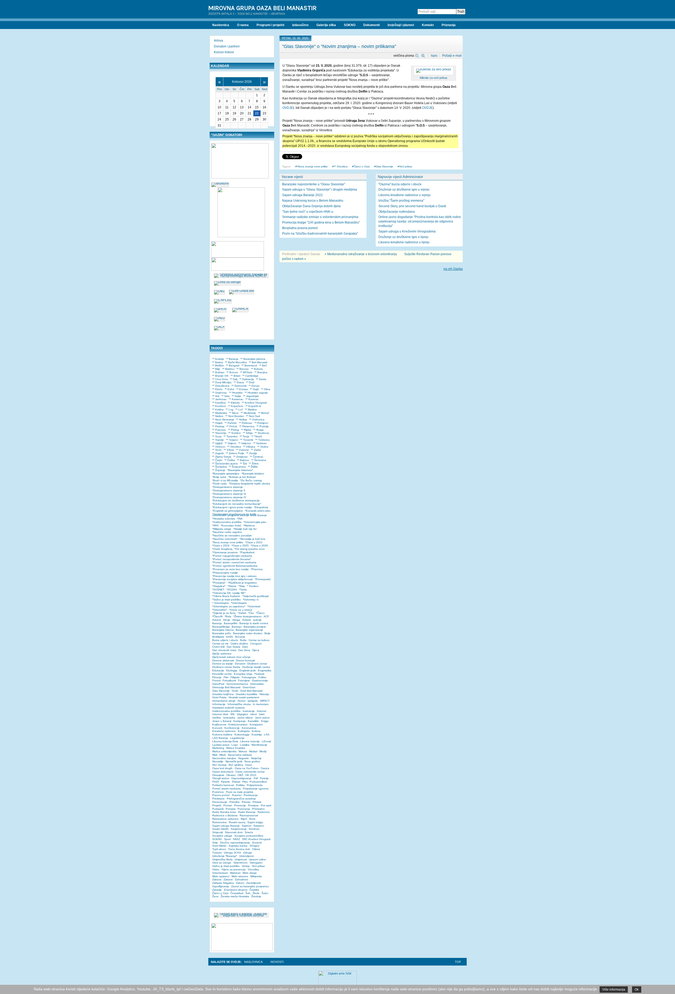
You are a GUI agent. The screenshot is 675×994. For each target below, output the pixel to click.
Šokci (265, 893)
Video (215, 869)
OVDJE (287, 108)
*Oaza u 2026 (259, 545)
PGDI (215, 781)
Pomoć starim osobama (226, 788)
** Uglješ (217, 443)
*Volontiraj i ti (250, 599)
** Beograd (232, 365)
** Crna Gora (220, 379)
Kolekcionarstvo (238, 724)
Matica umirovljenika (224, 751)
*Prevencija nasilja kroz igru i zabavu (234, 576)
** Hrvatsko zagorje (256, 392)
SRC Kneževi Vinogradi (256, 839)
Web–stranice (240, 876)
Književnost (219, 724)
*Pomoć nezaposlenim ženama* (231, 559)
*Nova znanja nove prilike (312, 166)
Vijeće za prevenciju (233, 869)
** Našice (217, 416)
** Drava (239, 382)
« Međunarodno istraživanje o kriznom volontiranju (361, 254)
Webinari (235, 872)
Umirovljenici (246, 856)
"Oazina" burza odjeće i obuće (400, 184)
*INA (240, 518)
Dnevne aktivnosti (223, 660)
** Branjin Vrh (220, 375)
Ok (637, 989)
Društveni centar (257, 663)
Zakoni (240, 882)
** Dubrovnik (239, 385)
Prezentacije (219, 802)
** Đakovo (243, 460)
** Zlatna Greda (221, 456)
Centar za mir (220, 643)
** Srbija (248, 432)
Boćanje (240, 636)
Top (458, 961)
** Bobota (257, 368)
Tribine (256, 849)
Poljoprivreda (255, 785)
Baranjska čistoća (223, 629)
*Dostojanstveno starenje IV (229, 497)
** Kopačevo (235, 406)
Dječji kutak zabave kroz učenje (231, 657)
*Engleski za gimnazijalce (227, 510)
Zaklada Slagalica (223, 882)
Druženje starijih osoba (256, 667)
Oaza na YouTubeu (247, 768)
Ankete (246, 619)
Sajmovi (246, 825)
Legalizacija (237, 737)
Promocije (240, 805)
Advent (216, 619)
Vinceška (253, 869)
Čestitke (254, 889)
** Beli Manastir (258, 362)
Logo (235, 744)
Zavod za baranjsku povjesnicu (250, 886)
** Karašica (219, 402)
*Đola (228, 616)
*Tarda (243, 589)
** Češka (229, 460)
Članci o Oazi (362, 166)
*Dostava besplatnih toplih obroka (249, 483)
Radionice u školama (225, 815)
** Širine (254, 463)
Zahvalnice (241, 879)
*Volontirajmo (239, 603)
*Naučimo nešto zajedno (227, 532)
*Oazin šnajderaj (222, 548)
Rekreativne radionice (225, 818)
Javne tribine (245, 717)
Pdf (256, 778)
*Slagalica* (218, 586)
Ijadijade (253, 700)
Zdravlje (217, 889)
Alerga (236, 619)
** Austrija (218, 358)
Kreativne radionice (224, 731)
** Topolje (218, 439)
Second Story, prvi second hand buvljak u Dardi (412, 206)
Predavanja (251, 795)
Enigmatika (264, 670)
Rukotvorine (219, 822)
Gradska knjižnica (223, 694)
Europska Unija (243, 673)
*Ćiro (251, 613)
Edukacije (218, 670)
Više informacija (613, 989)
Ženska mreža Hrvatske (235, 896)
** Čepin (217, 460)
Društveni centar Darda (226, 667)
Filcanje (216, 677)
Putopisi (230, 808)
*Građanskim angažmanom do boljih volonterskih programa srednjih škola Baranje (239, 515)
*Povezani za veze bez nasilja (230, 569)
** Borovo (232, 372)
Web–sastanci (220, 876)
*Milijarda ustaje (221, 528)
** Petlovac (245, 422)
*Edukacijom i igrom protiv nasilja (232, 507)
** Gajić (254, 389)
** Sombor (234, 432)
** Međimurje (248, 412)
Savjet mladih (220, 828)
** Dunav (254, 385)
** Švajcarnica (237, 466)
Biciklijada (218, 636)
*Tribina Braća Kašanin (226, 596)
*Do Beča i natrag (251, 480)
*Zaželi (242, 613)
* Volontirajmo (220, 603)
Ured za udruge (221, 862)
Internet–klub (220, 714)
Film (226, 677)
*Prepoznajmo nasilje (225, 572)
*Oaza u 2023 (253, 542)
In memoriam (260, 704)
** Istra (225, 396)
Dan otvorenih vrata (224, 650)
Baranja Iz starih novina (253, 623)
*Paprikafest (247, 552)
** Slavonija (219, 432)
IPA (232, 714)
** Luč (239, 409)
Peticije (264, 778)
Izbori (253, 714)
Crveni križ (218, 646)
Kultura (256, 731)
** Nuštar (241, 419)
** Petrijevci (261, 422)
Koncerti (217, 727)
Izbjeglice (242, 714)
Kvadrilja (257, 734)
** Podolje (263, 426)
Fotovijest (244, 680)
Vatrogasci (256, 862)
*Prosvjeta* (219, 582)
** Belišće (218, 365)
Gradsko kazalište (246, 694)
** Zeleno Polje (235, 453)
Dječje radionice (222, 653)
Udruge (247, 852)
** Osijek (217, 422)
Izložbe (216, 717)
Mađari (253, 751)
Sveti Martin (219, 845)
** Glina (265, 389)
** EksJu (217, 389)
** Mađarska (219, 412)
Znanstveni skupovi (235, 889)
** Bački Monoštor (236, 362)
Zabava (216, 879)
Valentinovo (240, 862)
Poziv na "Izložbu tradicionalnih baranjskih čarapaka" (320, 233)
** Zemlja (251, 453)
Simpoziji (217, 832)
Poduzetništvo (258, 781)
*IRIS (215, 525)
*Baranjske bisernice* (240, 470)
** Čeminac (256, 456)
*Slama (232, 586)
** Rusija (258, 429)
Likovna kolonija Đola (225, 741)
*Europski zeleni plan (258, 510)
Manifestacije (259, 744)
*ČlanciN (217, 616)
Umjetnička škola (222, 859)
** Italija (236, 396)
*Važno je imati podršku (226, 599)
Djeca (255, 650)
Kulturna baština (222, 734)
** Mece (234, 412)
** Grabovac (219, 392)
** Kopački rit (253, 406)
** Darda (261, 379)
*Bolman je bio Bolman (242, 477)
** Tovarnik (246, 439)
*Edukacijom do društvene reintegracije (236, 500)
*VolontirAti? (219, 609)
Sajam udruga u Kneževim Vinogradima (407, 231)
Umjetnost (241, 859)
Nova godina (252, 761)
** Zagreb (218, 453)
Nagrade (243, 758)
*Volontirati (253, 606)
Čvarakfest (236, 893)
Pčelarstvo (258, 808)
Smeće (249, 832)
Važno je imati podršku (226, 866)
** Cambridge (250, 375)
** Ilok (215, 396)
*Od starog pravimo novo (249, 548)
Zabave (228, 879)
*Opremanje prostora (225, 552)
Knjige (265, 721)
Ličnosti (266, 741)
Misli (214, 754)
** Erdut (229, 389)
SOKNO (217, 839)
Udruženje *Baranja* (224, 856)
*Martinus (249, 525)
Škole (256, 893)
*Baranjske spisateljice (225, 473)
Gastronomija (260, 680)
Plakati (236, 781)
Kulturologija (241, 734)
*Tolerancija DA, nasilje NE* (228, 592)
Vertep (246, 866)
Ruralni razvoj (237, 822)
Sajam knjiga (255, 822)
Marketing (218, 747)
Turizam (217, 852)
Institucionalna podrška (226, 711)
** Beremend (249, 365)
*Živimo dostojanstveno (247, 616)
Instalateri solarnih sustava (228, 707)
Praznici (237, 795)
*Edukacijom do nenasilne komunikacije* (236, 503)
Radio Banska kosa (224, 812)
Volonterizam (220, 872)
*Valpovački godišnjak (255, 596)
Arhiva (218, 40)
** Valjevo (230, 443)
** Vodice (262, 446)
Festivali (259, 673)
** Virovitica (341, 166)
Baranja (217, 623)
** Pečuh (231, 426)
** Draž (250, 382)
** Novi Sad (253, 416)
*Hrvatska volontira (223, 518)
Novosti (277, 961)
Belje (267, 633)
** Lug (229, 409)
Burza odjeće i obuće (225, 640)
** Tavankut (231, 436)
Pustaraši (218, 808)
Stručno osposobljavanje (235, 842)
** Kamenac (236, 399)
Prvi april (266, 805)
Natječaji (256, 758)
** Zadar (256, 449)
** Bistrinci (228, 368)
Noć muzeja (219, 764)
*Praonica (257, 569)
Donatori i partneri (227, 46)
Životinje (256, 896)
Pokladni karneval (223, 785)
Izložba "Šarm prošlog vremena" (401, 200)
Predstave (218, 798)
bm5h (229, 636)
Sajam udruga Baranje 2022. (303, 195)
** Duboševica (220, 385)
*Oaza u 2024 (220, 545)
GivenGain (249, 687)
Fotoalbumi (229, 680)
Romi (252, 818)
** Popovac (219, 429)
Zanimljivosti (253, 882)
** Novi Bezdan (234, 416)
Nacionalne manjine (224, 758)
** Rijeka (246, 429)
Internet (261, 711)
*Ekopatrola (261, 507)
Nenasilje (217, 761)
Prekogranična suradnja (241, 798)
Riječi (244, 818)
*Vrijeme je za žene (224, 613)
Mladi (222, 754)
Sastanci (258, 825)
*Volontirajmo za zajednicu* (228, 606)
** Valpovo (244, 443)
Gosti (235, 690)
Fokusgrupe (249, 677)
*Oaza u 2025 (240, 545)
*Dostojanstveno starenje (227, 487)
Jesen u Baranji (221, 721)
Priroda (246, 802)
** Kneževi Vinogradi (254, 402)
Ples (245, 781)
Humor (241, 700)
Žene (215, 896)
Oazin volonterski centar (250, 771)
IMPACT (265, 700)
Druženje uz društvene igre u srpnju (404, 189)
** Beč (263, 365)
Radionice (264, 812)
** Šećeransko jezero (225, 463)
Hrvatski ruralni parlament (244, 697)
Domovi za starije (222, 663)
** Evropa (242, 389)
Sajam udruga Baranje (226, 825)
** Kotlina (218, 409)
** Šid (243, 463)
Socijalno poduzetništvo (248, 835)
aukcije (257, 619)
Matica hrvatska (235, 747)
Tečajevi (254, 845)
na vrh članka (453, 269)
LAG (266, 734)
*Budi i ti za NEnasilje (225, 480)
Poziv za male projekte (239, 792)
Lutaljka (244, 744)
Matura (243, 751)
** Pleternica (246, 426)
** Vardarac (260, 443)
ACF (266, 616)
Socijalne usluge (222, 835)
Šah (247, 893)
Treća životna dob (239, 849)
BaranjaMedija (221, 626)
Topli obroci (219, 849)
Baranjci (237, 626)
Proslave (253, 805)
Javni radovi (262, 717)
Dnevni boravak (245, 660)
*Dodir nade (219, 483)
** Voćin (217, 449)
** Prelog (233, 429)
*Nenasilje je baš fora (252, 538)
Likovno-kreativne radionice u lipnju (404, 242)
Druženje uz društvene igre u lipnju (403, 237)
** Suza (216, 436)
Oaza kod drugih (222, 768)
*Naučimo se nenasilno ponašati (232, 535)
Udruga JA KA (232, 852)
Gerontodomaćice (237, 683)
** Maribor (251, 409)
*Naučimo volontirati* (224, 538)
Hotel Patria (219, 697)
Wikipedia (256, 876)
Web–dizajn (250, 872)
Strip (215, 842)
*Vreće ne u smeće (240, 609)
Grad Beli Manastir (251, 690)
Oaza (248, 764)
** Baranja (232, 358)
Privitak (257, 802)
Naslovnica (253, 961)
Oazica (265, 768)
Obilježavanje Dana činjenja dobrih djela (311, 206)
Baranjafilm (230, 623)
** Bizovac (243, 368)
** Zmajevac (240, 456)
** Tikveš (256, 436)
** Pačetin (231, 422)
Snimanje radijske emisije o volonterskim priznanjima (320, 217)
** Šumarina (219, 466)
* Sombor (252, 586)
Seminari (254, 828)
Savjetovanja (239, 828)
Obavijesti (218, 775)
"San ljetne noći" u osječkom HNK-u (307, 212)
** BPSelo (246, 372)
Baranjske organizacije (249, 629)
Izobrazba (229, 717)
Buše (243, 640)
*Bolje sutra (219, 477)
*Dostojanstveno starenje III (229, 493)
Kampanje (239, 721)
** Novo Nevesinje (223, 419)
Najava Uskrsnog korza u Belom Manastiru (312, 200)
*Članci (260, 613)
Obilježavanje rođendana (396, 212)
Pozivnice (218, 792)
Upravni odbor (257, 859)
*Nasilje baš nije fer (245, 528)
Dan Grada (233, 646)
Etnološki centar (222, 673)
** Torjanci (232, 439)
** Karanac (252, 399)
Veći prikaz (405, 166)
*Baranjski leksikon (253, 473)
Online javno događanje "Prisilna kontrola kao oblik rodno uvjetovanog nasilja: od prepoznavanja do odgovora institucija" (419, 221)
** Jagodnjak (251, 396)
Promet (227, 805)
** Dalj (233, 379)
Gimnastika (257, 683)
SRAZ (236, 839)
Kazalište (253, 721)
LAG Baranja (220, 737)
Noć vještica (236, 764)
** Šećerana (258, 460)
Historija (264, 694)
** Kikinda (234, 402)
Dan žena (244, 650)
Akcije (226, 619)
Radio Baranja (246, 812)
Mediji (262, 751)
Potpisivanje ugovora (255, 788)
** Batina (217, 362)
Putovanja (244, 808)
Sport (227, 839)
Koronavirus (249, 727)
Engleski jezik (247, 670)
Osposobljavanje (241, 778)
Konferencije (232, 727)
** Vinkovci (218, 446)
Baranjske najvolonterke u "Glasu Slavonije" (313, 184)
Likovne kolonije (250, 741)
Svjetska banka (238, 845)
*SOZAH (231, 589)
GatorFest (218, 683)
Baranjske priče (221, 633)
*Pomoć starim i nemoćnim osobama (234, 562)
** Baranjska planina (252, 358)
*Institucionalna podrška (227, 522)
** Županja (218, 470)
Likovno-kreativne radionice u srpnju (404, 195)
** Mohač (263, 412)
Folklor (262, 677)
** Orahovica (256, 419)
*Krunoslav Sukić (231, 525)
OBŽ (240, 775)
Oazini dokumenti (222, 771)
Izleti (261, 714)
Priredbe (234, 802)
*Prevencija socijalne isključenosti (232, 579)
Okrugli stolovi (220, 778)
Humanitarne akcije (223, 700)
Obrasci (230, 775)
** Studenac (262, 432)
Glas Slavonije (384, 166)
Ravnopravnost (249, 815)
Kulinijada (244, 731)
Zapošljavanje (220, 886)
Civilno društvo (239, 643)
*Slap (241, 586)
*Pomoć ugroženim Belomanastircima (234, 565)
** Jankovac (219, 399)
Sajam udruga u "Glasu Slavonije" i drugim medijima (319, 189)
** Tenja (244, 436)
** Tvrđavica (262, 439)
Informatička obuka (239, 704)
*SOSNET (218, 589)
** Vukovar (242, 449)
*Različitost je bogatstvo (242, 582)
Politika (240, 785)
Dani (245, 646)
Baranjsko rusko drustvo (247, 633)
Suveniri (257, 842)
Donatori (240, 663)
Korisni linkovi (224, 52)
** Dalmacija (246, 379)
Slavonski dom (234, 832)
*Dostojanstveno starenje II (228, 490)
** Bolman (218, 372)
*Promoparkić (263, 579)
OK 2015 (250, 775)
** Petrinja (218, 426)
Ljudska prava (220, 744)
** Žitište (253, 466)
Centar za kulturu (259, 640)
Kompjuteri (256, 724)
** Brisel (235, 375)
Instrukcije (249, 711)
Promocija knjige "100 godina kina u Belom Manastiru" (321, 222)
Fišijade (235, 677)
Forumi (216, 680)
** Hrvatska (236, 392)
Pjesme (225, 781)
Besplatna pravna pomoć (300, 228)
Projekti (216, 805)
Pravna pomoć (221, 795)
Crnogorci (256, 643)
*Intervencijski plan (255, 522)
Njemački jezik (233, 761)
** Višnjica (249, 446)
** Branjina (260, 372)
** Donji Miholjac (222, 382)
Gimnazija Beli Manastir (226, 687)
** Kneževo (219, 406)
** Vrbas (229, 449)
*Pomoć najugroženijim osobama (232, 555)
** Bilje (216, 368)
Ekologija (231, 670)
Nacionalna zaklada (240, 754)
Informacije (218, 704)
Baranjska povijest (255, 626)
